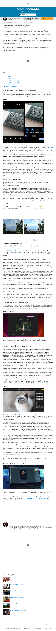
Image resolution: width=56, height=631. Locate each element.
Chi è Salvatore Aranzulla (14, 624)
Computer (24, 11)
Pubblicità (34, 624)
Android (10, 76)
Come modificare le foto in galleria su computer (16, 80)
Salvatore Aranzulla (7, 27)
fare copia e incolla (46, 382)
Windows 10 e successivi (13, 82)
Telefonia (28, 11)
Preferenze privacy (29, 625)
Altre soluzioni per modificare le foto (13, 86)
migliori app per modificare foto (30, 498)
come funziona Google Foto (41, 194)
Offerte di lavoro (40, 624)
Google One (12, 151)
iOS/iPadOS (11, 78)
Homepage (7, 624)
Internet (32, 11)
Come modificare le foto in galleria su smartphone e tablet (18, 75)
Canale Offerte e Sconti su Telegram (14, 19)
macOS (9, 84)
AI (38, 364)
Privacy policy (46, 624)
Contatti (30, 624)
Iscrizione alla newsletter (24, 624)
